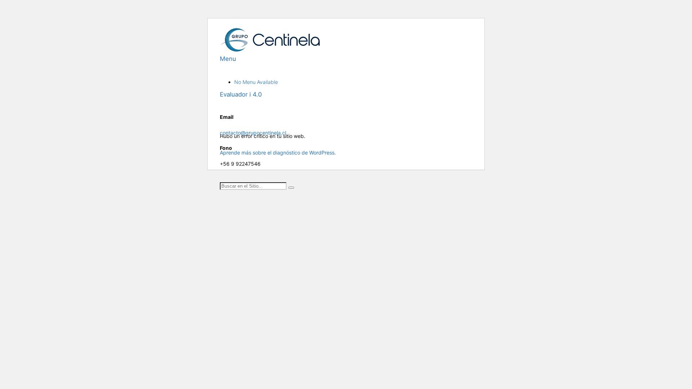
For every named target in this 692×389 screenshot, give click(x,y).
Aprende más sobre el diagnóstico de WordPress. (278, 152)
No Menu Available (256, 82)
